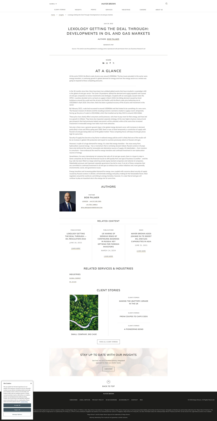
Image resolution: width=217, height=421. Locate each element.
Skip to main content (8, 1)
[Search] (166, 4)
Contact (134, 400)
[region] (17, 400)
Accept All (17, 405)
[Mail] (107, 63)
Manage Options (17, 414)
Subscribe (108, 369)
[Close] (31, 383)
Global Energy (75, 278)
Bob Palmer (113, 39)
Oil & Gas (72, 282)
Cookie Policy (24, 401)
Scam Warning (111, 400)
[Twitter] (113, 63)
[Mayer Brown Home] (108, 4)
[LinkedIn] (103, 63)
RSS (141, 400)
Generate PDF (108, 45)
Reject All (17, 410)
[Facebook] (110, 63)
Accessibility (124, 400)
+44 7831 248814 (91, 204)
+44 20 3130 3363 (95, 201)
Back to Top (108, 386)
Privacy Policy (98, 400)
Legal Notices (85, 400)
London (85, 201)
